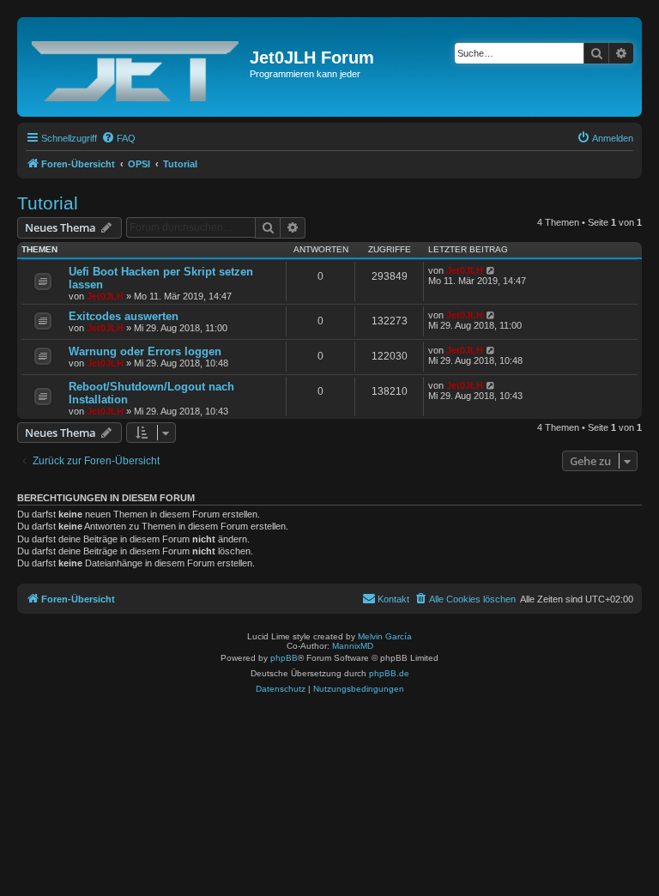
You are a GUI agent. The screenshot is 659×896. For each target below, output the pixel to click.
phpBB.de (389, 673)
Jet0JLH (105, 296)
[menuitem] (118, 138)
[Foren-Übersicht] (135, 67)
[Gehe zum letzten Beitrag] (491, 270)
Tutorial (47, 203)
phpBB (284, 658)
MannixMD (352, 646)
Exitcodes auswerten (123, 316)
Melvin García (385, 636)
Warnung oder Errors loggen (145, 351)
